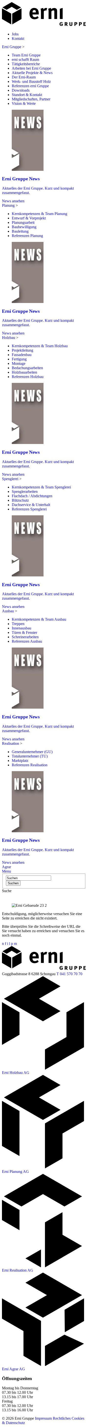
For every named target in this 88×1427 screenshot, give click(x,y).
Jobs (15, 34)
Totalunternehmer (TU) (30, 756)
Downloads (21, 90)
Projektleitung (22, 350)
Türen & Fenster (24, 632)
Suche (6, 891)
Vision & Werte (24, 103)
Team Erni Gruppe (26, 55)
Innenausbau (21, 628)
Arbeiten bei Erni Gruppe (31, 68)
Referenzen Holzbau (28, 377)
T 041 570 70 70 (69, 974)
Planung (8, 205)
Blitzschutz (20, 500)
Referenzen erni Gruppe (30, 86)
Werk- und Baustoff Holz (31, 81)
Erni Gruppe (11, 47)
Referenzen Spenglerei (29, 509)
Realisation (10, 743)
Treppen (18, 624)
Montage (18, 363)
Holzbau (8, 337)
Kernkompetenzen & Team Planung (39, 214)
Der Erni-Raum (24, 77)
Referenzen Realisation (29, 765)
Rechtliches (62, 1418)
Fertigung (19, 359)
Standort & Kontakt (27, 95)
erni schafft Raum (25, 59)
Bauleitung (20, 231)
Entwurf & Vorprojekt (29, 218)
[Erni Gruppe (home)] (44, 26)
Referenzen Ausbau (27, 641)
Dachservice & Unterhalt (31, 505)
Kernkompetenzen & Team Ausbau (39, 619)
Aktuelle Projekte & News (32, 73)
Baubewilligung (24, 227)
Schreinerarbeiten (25, 637)
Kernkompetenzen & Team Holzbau (40, 346)
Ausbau (8, 611)
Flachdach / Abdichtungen (32, 496)
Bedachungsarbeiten (27, 368)
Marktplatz (20, 760)
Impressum (43, 1418)
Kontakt (18, 38)
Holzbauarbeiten (24, 372)
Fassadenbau (22, 355)
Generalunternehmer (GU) (32, 752)
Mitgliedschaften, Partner (31, 99)
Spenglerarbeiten (25, 491)
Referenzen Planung (27, 236)
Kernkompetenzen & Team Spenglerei (41, 487)
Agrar (6, 867)
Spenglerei (10, 479)
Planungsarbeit (23, 222)
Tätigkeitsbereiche (26, 64)
